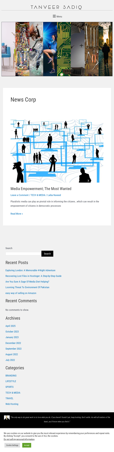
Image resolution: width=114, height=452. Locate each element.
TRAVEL (9, 398)
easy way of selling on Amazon (20, 293)
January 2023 (12, 337)
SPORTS (9, 386)
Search (8, 248)
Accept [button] (26, 445)
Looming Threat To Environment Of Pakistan (27, 287)
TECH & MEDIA (38, 195)
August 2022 (11, 354)
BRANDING (10, 375)
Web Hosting (11, 403)
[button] (57, 16)
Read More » (17, 213)
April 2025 (10, 325)
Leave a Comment (19, 195)
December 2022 (13, 343)
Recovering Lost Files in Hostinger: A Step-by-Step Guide (33, 275)
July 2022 (10, 359)
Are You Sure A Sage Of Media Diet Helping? (27, 281)
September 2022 (13, 348)
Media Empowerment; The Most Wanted (41, 188)
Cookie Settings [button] (12, 445)
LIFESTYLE (10, 381)
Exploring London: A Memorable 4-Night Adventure (30, 270)
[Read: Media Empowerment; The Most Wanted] (57, 150)
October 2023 (12, 331)
